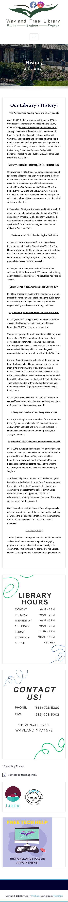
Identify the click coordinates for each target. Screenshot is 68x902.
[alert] (34, 775)
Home (30, 69)
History (40, 69)
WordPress (35, 896)
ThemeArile (58, 896)
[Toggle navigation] (34, 36)
